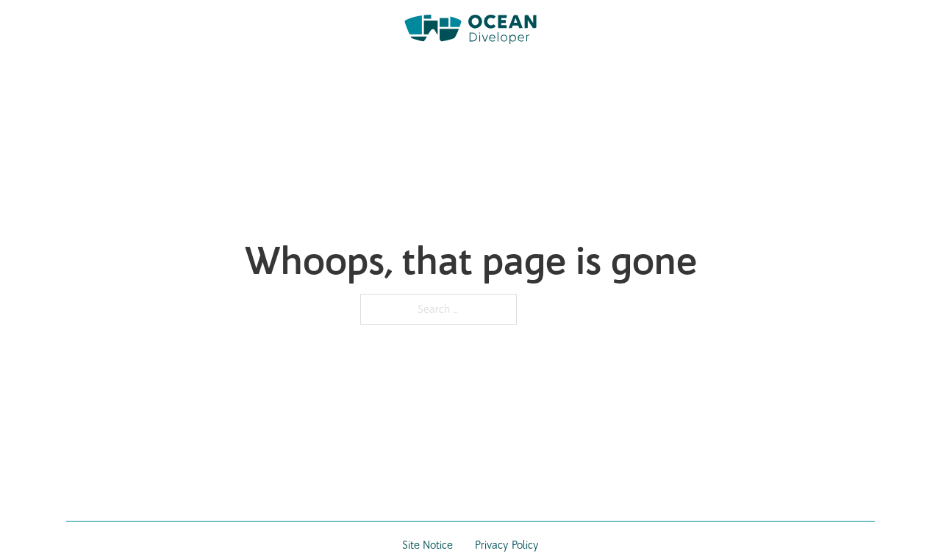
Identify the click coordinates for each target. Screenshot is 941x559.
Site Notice (427, 545)
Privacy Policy (507, 545)
